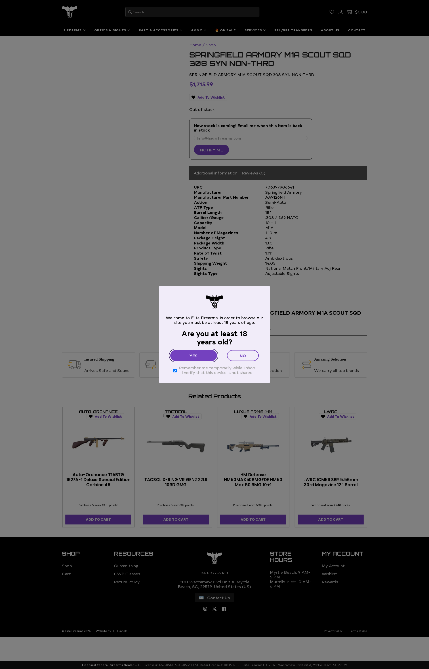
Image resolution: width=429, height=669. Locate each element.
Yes (193, 355)
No (243, 355)
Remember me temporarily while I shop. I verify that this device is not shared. (217, 370)
